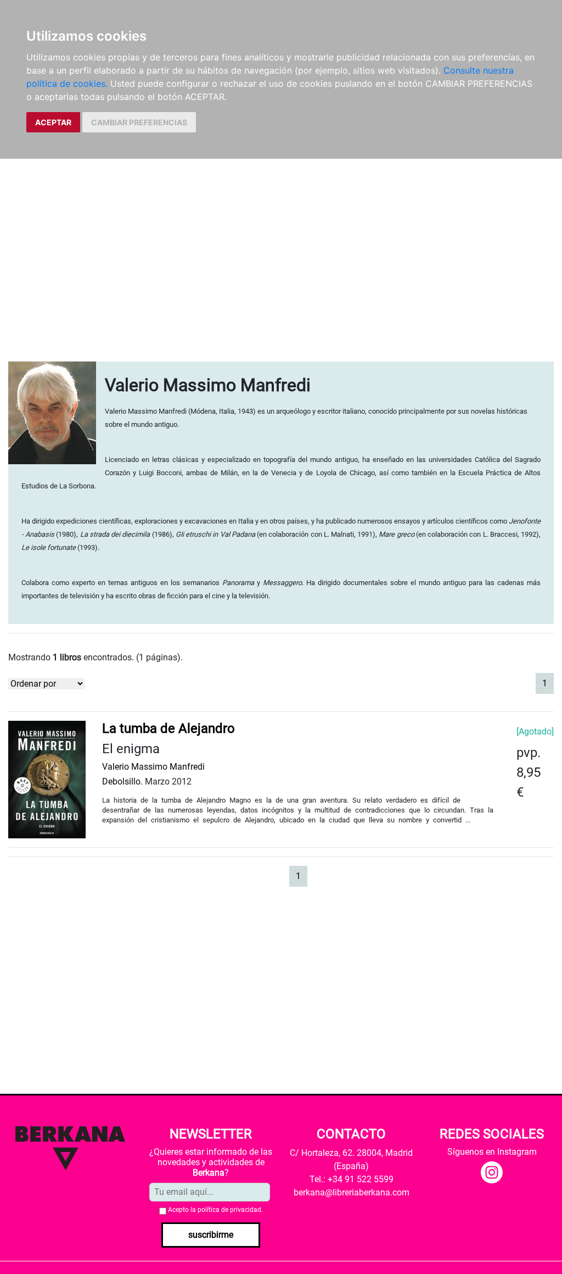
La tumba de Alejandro (168, 728)
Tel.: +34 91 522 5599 (352, 1179)
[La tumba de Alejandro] (47, 779)
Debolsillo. (122, 781)
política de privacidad (229, 1210)
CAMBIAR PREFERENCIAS (139, 122)
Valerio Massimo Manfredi (153, 766)
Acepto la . (215, 1210)
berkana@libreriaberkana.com (351, 1192)
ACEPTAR (53, 122)
